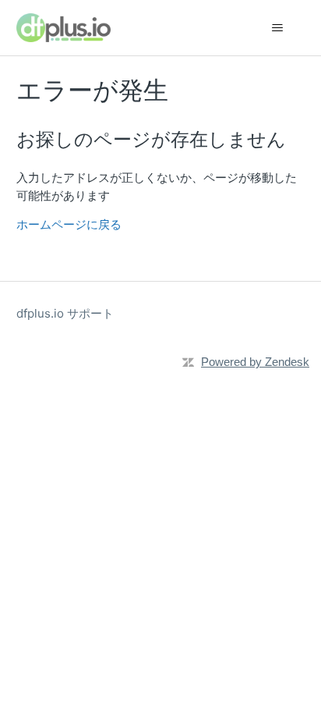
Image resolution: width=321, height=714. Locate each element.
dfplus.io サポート (65, 313)
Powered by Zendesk (255, 361)
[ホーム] (63, 27)
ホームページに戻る (69, 224)
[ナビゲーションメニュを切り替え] (277, 28)
